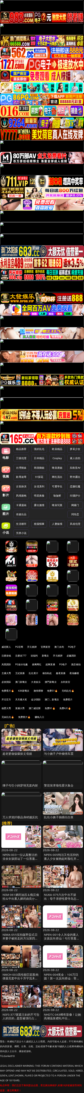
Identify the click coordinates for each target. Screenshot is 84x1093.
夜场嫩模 (74, 673)
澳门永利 (59, 647)
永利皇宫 (65, 682)
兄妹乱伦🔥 (8, 717)
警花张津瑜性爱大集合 (59, 785)
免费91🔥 (50, 708)
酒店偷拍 (76, 664)
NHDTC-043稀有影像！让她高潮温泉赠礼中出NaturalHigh (62, 1018)
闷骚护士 (75, 495)
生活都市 (21, 524)
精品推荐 (21, 449)
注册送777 (21, 655)
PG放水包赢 (21, 664)
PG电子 (72, 647)
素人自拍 (75, 458)
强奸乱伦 (39, 449)
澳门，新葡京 (52, 699)
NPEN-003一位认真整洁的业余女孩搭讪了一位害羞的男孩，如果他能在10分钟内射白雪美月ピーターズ (21, 860)
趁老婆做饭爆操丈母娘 (17, 753)
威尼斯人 (6, 647)
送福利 (34, 655)
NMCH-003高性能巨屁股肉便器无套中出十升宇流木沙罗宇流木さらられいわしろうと (20, 980)
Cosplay (57, 458)
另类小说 (21, 533)
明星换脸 (39, 495)
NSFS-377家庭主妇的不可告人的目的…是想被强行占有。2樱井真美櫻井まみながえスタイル (21, 1020)
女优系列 (39, 486)
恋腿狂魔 (75, 486)
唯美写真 (57, 505)
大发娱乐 (36, 682)
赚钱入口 (39, 717)
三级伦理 (21, 458)
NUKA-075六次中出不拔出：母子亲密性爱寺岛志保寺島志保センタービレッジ (62, 898)
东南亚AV (75, 467)
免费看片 (68, 699)
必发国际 (6, 682)
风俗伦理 (75, 524)
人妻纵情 (57, 524)
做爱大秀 (6, 708)
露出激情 (39, 505)
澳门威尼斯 (35, 708)
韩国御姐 (39, 467)
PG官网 (19, 647)
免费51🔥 (52, 690)
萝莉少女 (75, 449)
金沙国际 (36, 699)
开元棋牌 (32, 647)
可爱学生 (57, 486)
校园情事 (39, 524)
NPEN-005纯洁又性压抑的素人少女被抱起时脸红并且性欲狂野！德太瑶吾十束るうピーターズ (62, 860)
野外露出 (75, 477)
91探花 (39, 477)
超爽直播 (50, 664)
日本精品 (39, 458)
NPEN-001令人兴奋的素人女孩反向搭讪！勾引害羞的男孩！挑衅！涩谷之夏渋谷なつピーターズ (62, 940)
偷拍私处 (47, 673)
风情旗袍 (21, 495)
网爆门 (75, 505)
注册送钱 (6, 655)
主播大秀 (6, 673)
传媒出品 (21, 514)
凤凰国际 (6, 664)
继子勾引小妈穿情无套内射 (20, 785)
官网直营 (45, 647)
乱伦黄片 (33, 673)
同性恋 (75, 514)
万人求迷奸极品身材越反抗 (20, 817)
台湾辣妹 (21, 467)
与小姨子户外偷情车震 (59, 753)
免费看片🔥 (8, 690)
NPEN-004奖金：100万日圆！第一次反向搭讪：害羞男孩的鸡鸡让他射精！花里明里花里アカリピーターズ (62, 980)
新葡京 (45, 655)
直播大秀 (20, 708)
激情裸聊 (38, 690)
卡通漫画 (21, 505)
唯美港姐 (57, 467)
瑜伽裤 (57, 495)
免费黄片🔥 (24, 717)
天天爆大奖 (21, 699)
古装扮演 (21, 486)
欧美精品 (57, 449)
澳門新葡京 (51, 682)
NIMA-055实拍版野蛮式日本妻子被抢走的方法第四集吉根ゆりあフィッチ (20, 938)
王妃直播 (20, 673)
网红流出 (57, 477)
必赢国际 (71, 655)
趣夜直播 (60, 673)
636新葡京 (23, 690)
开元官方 (6, 699)
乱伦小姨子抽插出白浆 (59, 817)
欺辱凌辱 (21, 477)
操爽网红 (37, 664)
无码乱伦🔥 (68, 690)
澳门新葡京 (21, 682)
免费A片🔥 (65, 708)
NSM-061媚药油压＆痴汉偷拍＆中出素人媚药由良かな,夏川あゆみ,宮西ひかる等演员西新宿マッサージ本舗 (21, 900)
